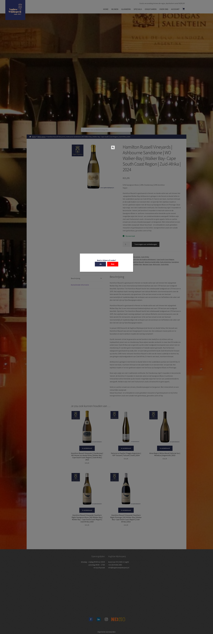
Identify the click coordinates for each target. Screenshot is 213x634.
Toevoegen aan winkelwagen (145, 244)
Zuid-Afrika (145, 257)
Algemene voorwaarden (106, 632)
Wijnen (114, 9)
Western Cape (147, 264)
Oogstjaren (150, 9)
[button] (113, 147)
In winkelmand (87, 448)
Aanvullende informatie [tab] (80, 285)
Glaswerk (126, 9)
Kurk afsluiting (165, 262)
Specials (138, 9)
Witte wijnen (41, 137)
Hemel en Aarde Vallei (152, 262)
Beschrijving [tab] (75, 278)
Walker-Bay (138, 264)
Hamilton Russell (138, 262)
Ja (100, 264)
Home (105, 9)
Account (175, 9)
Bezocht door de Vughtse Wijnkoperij (143, 259)
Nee (112, 264)
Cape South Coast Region (165, 259)
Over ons (163, 9)
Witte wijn (156, 264)
